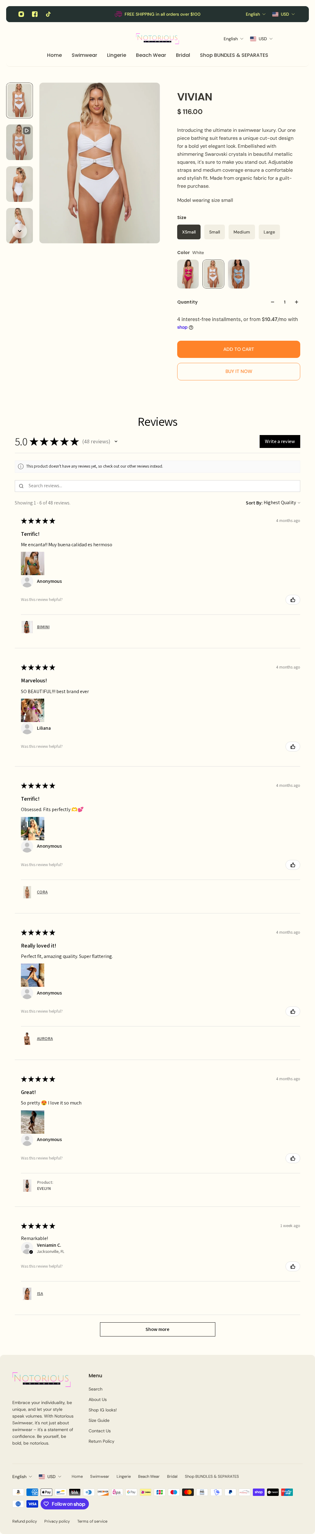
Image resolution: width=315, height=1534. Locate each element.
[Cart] (296, 39)
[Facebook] (35, 14)
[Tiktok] (48, 14)
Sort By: (254, 503)
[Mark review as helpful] (292, 600)
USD (51, 1476)
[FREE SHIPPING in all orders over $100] (157, 14)
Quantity (187, 302)
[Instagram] (21, 14)
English (19, 1476)
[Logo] (157, 38)
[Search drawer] (281, 39)
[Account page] (289, 39)
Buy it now (238, 371)
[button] (116, 441)
